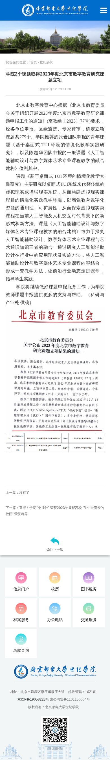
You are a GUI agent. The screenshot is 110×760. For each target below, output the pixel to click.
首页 (6, 138)
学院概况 (6, 173)
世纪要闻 (46, 62)
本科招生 (6, 309)
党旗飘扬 (6, 490)
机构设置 (6, 218)
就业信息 (6, 354)
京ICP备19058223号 (33, 699)
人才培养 (6, 263)
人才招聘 (6, 445)
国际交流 (6, 399)
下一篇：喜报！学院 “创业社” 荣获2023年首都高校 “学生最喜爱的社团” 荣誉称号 (55, 511)
